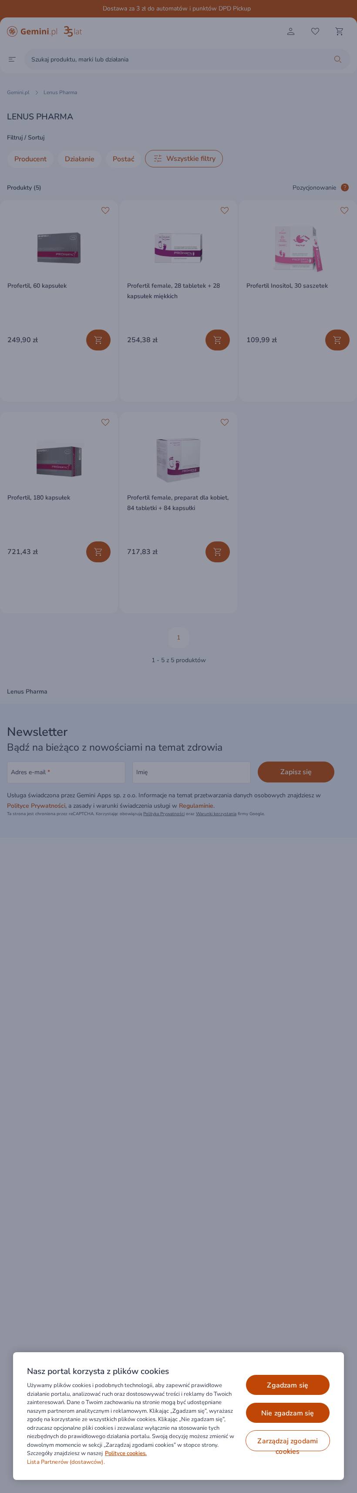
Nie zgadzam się (287, 1413)
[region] (178, 1416)
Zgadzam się (287, 1385)
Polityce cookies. (126, 1453)
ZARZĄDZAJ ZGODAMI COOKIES (287, 1443)
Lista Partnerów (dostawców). (66, 1462)
